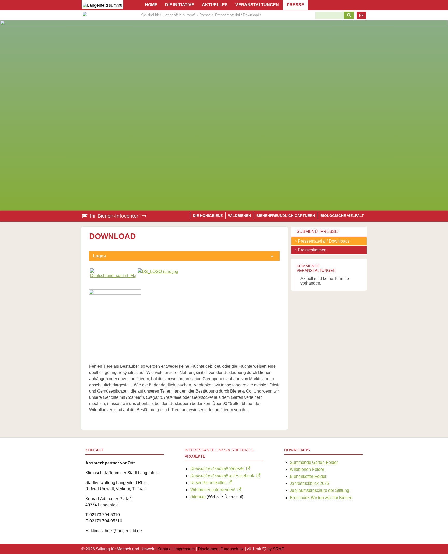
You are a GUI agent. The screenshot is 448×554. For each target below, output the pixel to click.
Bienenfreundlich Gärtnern (285, 216)
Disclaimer (208, 549)
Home (151, 5)
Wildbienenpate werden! (213, 489)
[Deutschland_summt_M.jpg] (113, 275)
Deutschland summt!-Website (218, 468)
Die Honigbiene (208, 216)
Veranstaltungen (257, 5)
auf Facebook (223, 475)
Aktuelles (215, 5)
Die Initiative (179, 5)
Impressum (184, 549)
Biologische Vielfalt (342, 216)
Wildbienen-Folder (307, 469)
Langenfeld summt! (179, 15)
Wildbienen (239, 216)
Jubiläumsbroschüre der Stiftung (319, 490)
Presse (205, 15)
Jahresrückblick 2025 (309, 483)
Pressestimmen (312, 250)
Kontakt (164, 549)
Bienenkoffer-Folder (308, 476)
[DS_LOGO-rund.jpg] (158, 271)
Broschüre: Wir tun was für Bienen (321, 497)
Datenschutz (232, 549)
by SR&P (275, 549)
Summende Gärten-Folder (314, 462)
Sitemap (198, 496)
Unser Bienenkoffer (209, 482)
